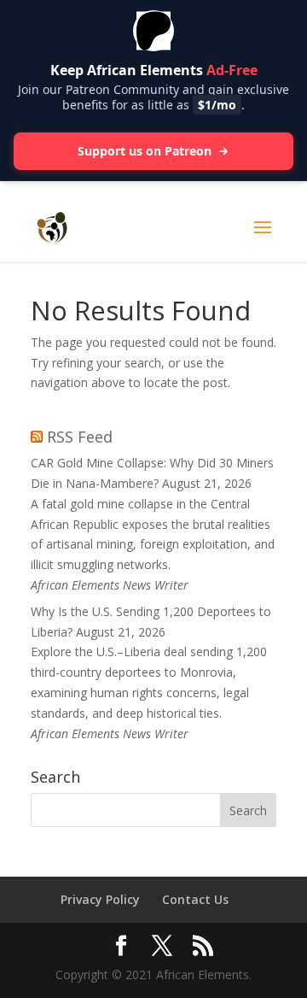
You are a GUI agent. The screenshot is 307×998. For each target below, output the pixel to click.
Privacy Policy (100, 899)
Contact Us (195, 899)
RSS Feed (80, 436)
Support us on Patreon (144, 151)
